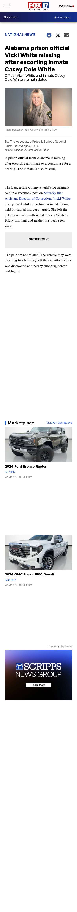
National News (20, 34)
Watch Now (65, 6)
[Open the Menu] (6, 6)
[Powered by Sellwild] (66, 646)
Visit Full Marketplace (59, 422)
